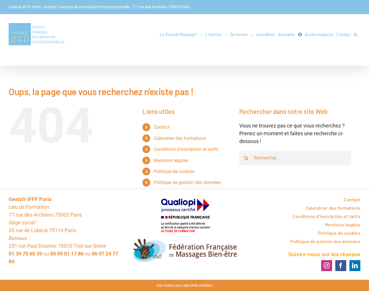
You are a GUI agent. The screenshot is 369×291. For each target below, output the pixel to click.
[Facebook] (340, 265)
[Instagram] (326, 265)
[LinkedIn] (354, 265)
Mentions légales (171, 160)
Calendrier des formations (180, 138)
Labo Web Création (197, 285)
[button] (355, 34)
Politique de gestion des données (187, 182)
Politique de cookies (174, 171)
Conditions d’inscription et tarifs (186, 149)
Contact (162, 127)
